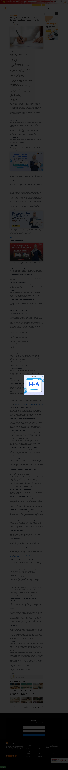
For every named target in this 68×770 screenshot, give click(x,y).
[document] (34, 385)
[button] (42, 376)
